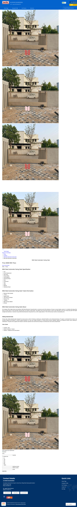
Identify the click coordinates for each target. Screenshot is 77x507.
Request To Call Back (6, 252)
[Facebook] (4, 497)
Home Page (6, 8)
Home (5, 254)
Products (5, 255)
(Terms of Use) (23, 502)
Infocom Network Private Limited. (21, 504)
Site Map (63, 489)
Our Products (24, 8)
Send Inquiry (6, 251)
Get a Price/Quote (5, 265)
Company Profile (15, 8)
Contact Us (32, 8)
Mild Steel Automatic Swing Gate (10, 256)
